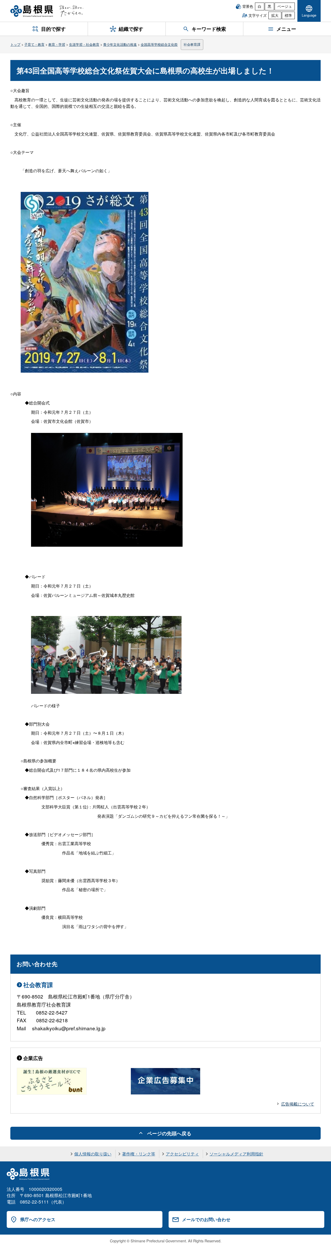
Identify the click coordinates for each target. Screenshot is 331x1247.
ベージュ (284, 6)
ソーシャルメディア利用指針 (236, 1154)
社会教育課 (192, 44)
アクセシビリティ (182, 1154)
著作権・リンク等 (138, 1154)
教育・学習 (56, 44)
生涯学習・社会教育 (84, 44)
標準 (288, 15)
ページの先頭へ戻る (169, 1133)
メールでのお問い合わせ (206, 1219)
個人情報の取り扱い (92, 1154)
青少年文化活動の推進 (120, 44)
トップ (15, 44)
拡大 (275, 15)
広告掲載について (297, 1104)
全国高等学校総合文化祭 (159, 44)
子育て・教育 (34, 44)
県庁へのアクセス (37, 1219)
